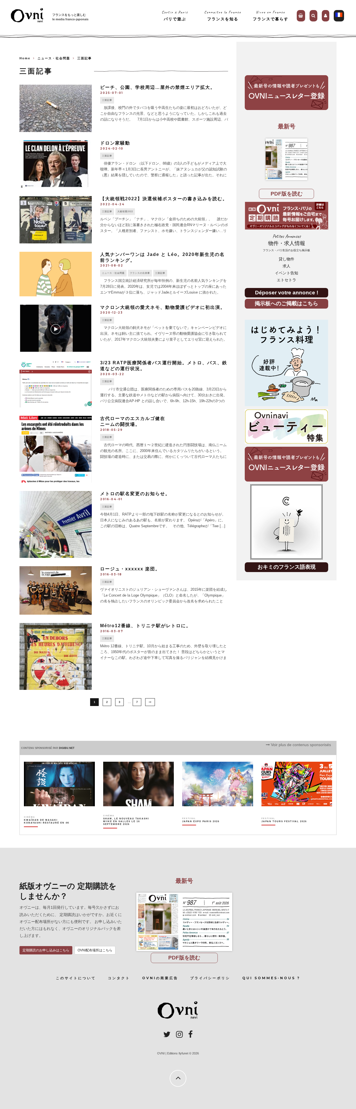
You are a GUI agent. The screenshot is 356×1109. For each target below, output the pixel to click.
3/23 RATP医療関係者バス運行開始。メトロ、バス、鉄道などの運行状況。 (163, 365)
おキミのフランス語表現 (287, 567)
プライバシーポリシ (210, 978)
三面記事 (107, 100)
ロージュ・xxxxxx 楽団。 (130, 568)
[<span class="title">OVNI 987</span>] (286, 159)
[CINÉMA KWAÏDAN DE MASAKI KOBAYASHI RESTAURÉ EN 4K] (47, 831)
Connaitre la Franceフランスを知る (222, 15)
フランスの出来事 (140, 273)
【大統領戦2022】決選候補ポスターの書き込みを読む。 (164, 198)
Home (24, 58)
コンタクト (119, 978)
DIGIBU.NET (67, 748)
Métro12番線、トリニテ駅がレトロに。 (145, 625)
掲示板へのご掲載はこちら (286, 303)
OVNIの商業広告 (160, 978)
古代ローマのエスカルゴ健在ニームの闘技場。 (132, 421)
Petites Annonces (286, 242)
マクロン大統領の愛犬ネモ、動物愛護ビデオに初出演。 (162, 307)
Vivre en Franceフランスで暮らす (270, 15)
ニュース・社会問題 (113, 273)
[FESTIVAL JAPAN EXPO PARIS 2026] (200, 831)
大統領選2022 (125, 211)
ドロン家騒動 (115, 143)
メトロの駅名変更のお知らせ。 (135, 493)
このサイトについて (76, 978)
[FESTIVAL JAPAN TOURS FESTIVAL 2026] (284, 831)
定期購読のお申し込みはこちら (46, 950)
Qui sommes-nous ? (271, 978)
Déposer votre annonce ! (286, 292)
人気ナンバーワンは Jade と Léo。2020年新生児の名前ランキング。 (162, 257)
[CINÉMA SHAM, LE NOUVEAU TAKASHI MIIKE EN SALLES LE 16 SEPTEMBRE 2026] (126, 831)
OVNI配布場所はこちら (95, 950)
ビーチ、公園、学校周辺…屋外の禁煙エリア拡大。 (157, 87)
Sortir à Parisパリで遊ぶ (175, 15)
